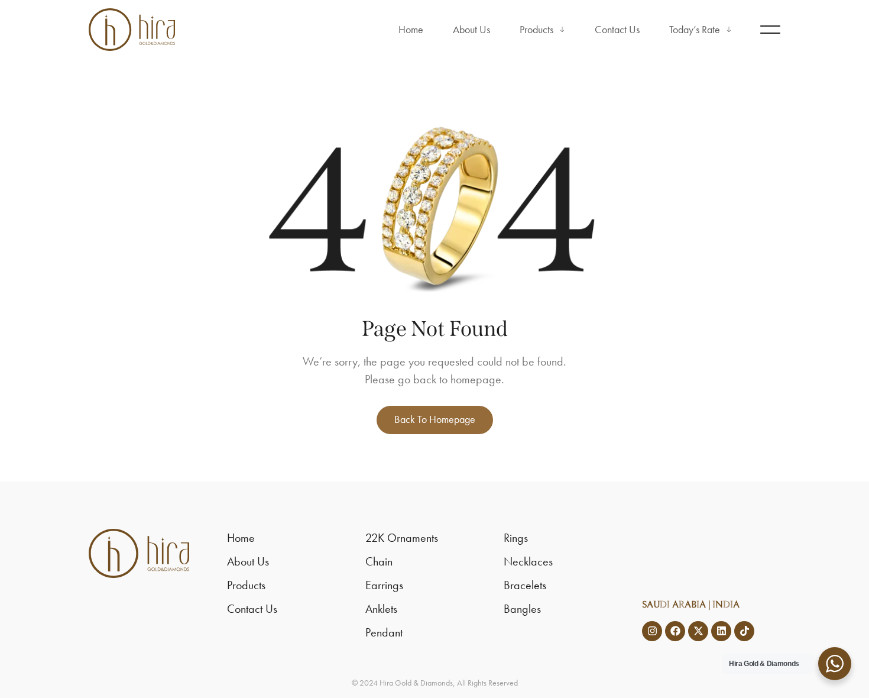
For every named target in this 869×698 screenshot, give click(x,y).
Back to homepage (434, 419)
